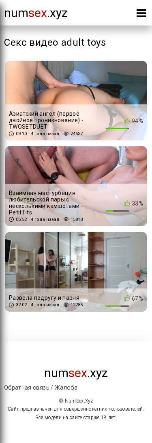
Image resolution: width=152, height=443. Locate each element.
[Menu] (141, 14)
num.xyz (36, 13)
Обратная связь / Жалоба (40, 387)
